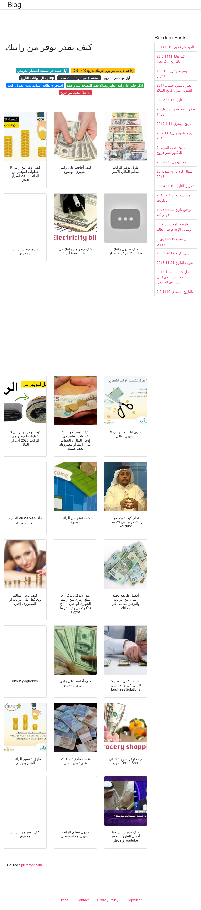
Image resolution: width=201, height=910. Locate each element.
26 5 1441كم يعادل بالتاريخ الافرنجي (171, 59)
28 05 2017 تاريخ (169, 99)
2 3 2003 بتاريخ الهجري (173, 161)
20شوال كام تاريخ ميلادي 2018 (174, 174)
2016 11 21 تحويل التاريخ (175, 262)
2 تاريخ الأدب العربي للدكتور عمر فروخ (171, 150)
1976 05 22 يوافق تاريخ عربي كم (174, 212)
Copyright (134, 899)
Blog (14, 4)
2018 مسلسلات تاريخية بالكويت (173, 198)
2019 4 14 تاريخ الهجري (174, 123)
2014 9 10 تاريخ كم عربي (175, 46)
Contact (83, 899)
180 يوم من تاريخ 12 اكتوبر (172, 73)
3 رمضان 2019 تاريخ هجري (171, 241)
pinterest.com (31, 864)
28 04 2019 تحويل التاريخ (175, 185)
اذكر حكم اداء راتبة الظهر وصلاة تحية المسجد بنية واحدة (105, 85)
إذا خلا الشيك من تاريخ (75, 92)
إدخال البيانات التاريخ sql (37, 77)
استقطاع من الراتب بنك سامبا (79, 77)
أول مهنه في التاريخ (117, 77)
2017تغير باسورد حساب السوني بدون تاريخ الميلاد (174, 88)
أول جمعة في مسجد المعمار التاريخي (42, 70)
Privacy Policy (107, 899)
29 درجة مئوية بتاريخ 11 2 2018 (175, 135)
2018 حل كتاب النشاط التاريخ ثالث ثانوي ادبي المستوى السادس (173, 276)
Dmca (63, 899)
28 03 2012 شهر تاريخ (173, 253)
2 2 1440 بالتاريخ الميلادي (175, 291)
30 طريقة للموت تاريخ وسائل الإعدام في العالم (174, 227)
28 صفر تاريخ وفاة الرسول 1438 (176, 111)
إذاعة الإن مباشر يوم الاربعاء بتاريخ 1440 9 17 (102, 70)
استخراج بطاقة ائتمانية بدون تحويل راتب (35, 85)
